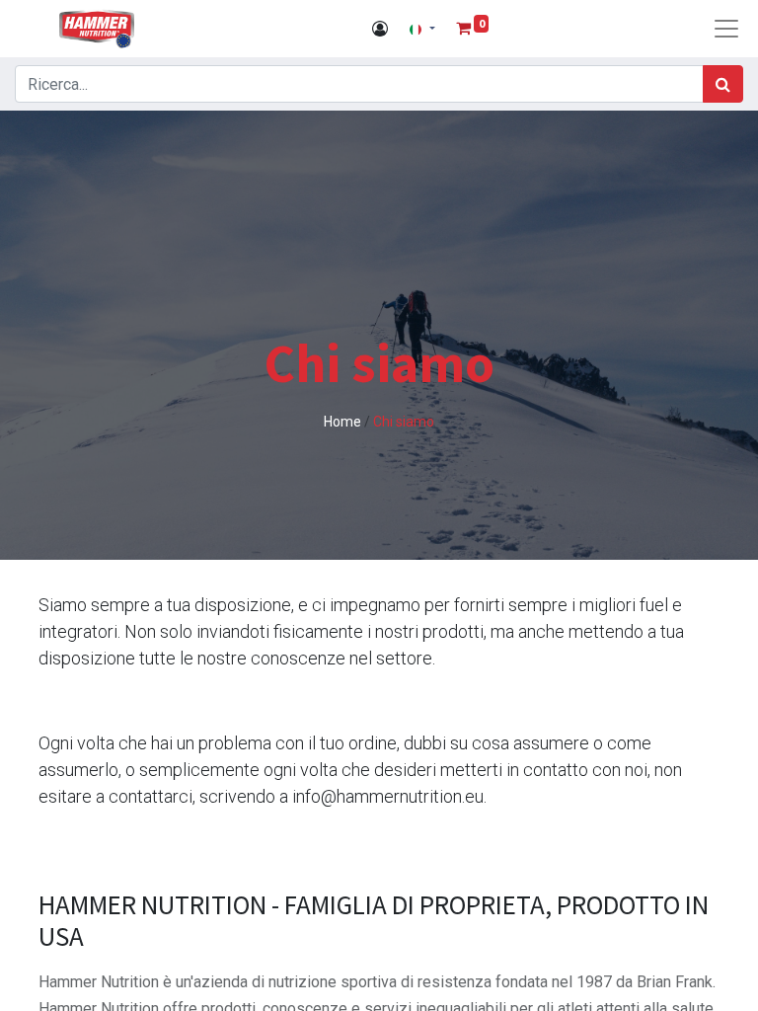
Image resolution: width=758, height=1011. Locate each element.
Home (344, 421)
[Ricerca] (723, 84)
